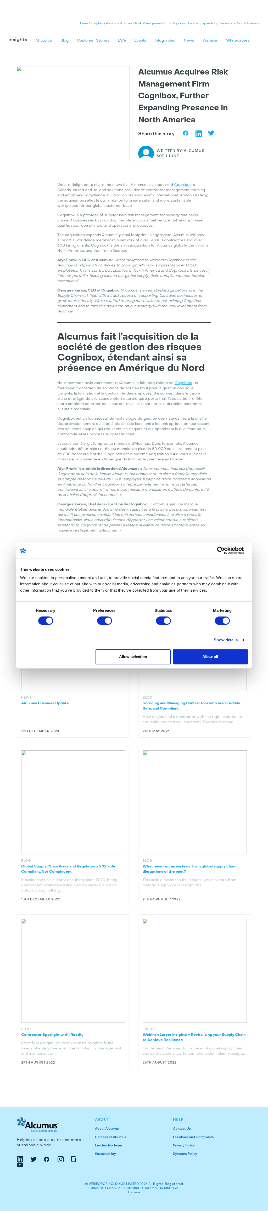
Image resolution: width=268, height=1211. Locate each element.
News (189, 40)
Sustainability (105, 1154)
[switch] (104, 620)
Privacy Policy (184, 1145)
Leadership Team (108, 1145)
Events (140, 40)
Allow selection (133, 656)
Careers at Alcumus (110, 1137)
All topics (43, 40)
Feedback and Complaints (193, 1137)
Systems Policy (185, 1154)
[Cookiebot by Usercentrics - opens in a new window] (225, 550)
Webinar (210, 40)
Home (83, 23)
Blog (64, 40)
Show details (226, 640)
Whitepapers (238, 40)
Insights (97, 23)
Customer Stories (93, 40)
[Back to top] (258, 1170)
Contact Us (182, 1129)
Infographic (165, 40)
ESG (122, 40)
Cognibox (182, 184)
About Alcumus (107, 1129)
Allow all (210, 656)
